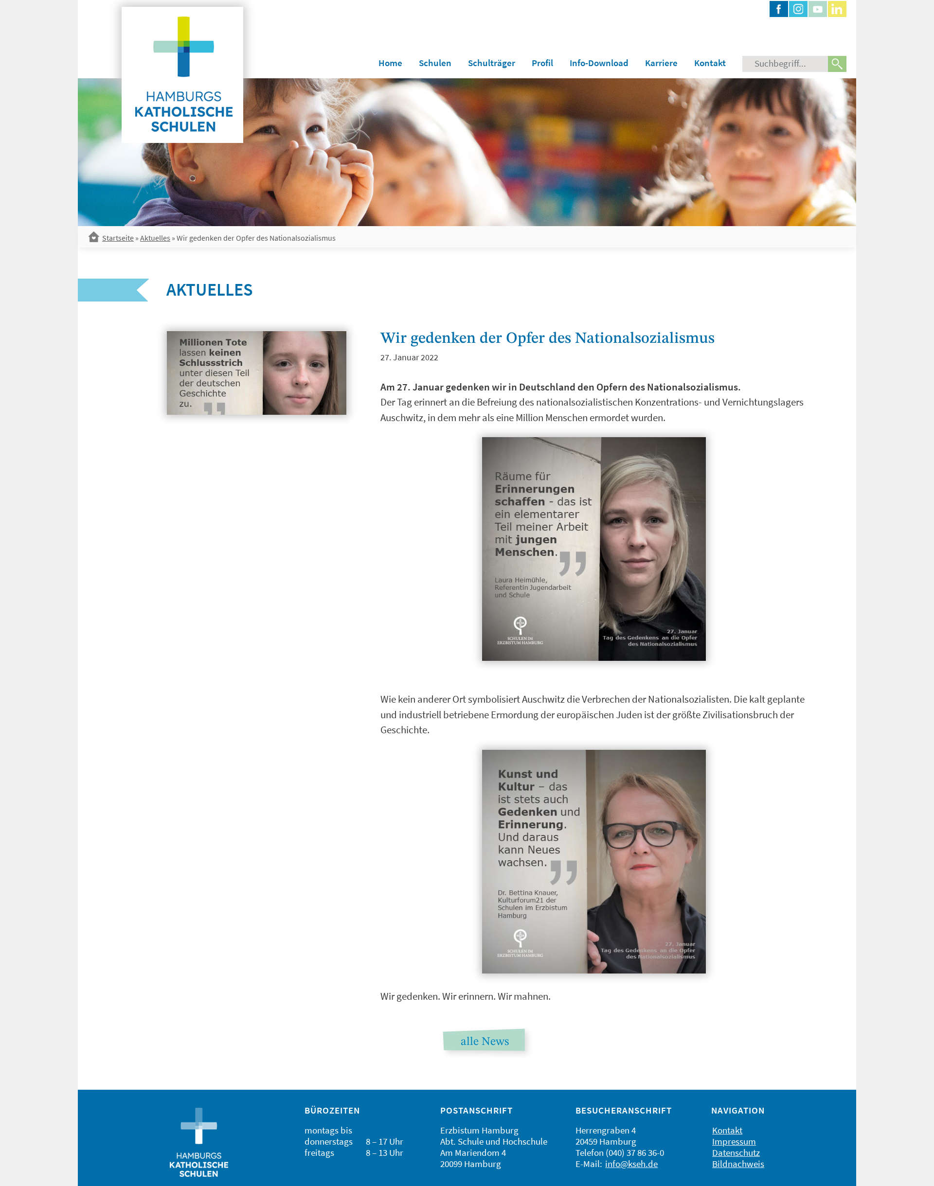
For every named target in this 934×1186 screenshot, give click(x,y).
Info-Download (599, 63)
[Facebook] (779, 9)
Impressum (734, 1141)
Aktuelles (155, 238)
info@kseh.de (631, 1163)
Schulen (435, 63)
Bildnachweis (738, 1163)
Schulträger (491, 63)
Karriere (661, 63)
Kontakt (710, 63)
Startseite (118, 238)
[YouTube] (817, 9)
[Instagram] (798, 9)
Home (390, 63)
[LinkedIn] (837, 9)
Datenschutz (736, 1152)
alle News (485, 1042)
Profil (542, 63)
